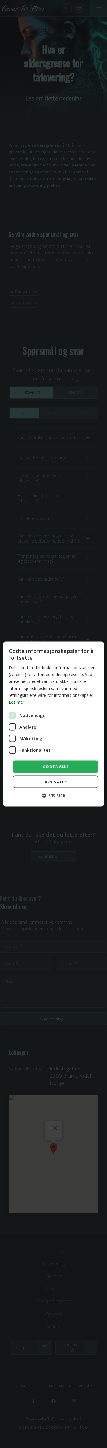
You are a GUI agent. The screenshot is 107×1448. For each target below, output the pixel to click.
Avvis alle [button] (56, 781)
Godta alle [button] (55, 766)
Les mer (16, 702)
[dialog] (53, 724)
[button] (53, 795)
